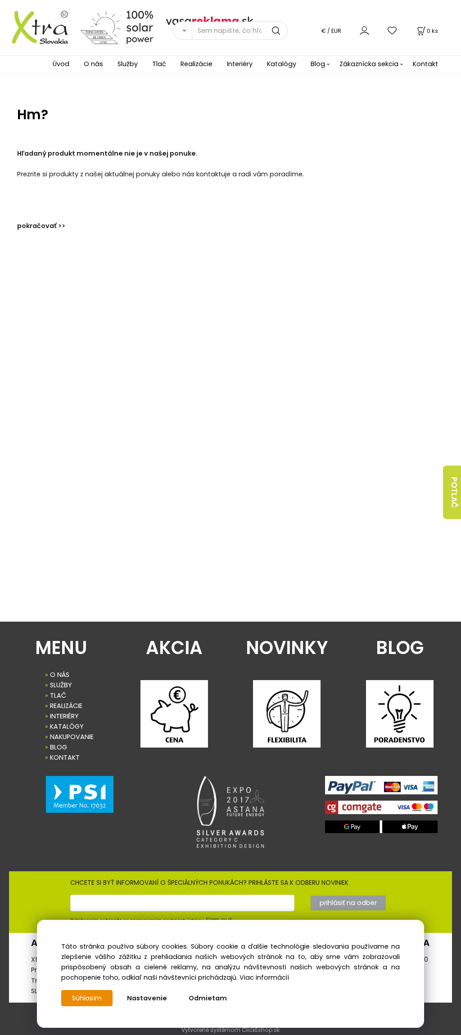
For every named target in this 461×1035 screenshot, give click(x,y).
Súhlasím (87, 998)
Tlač (159, 63)
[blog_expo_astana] (231, 812)
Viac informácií (264, 977)
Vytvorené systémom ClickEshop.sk (230, 1030)
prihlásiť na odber (348, 902)
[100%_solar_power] (117, 26)
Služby (128, 63)
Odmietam (208, 998)
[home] (36, 26)
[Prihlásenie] (364, 30)
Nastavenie (147, 998)
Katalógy (281, 63)
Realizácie (196, 63)
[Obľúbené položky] (393, 30)
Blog (318, 63)
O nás (93, 63)
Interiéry (240, 63)
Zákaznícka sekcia (368, 63)
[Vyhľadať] (182, 31)
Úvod (61, 63)
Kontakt (425, 63)
